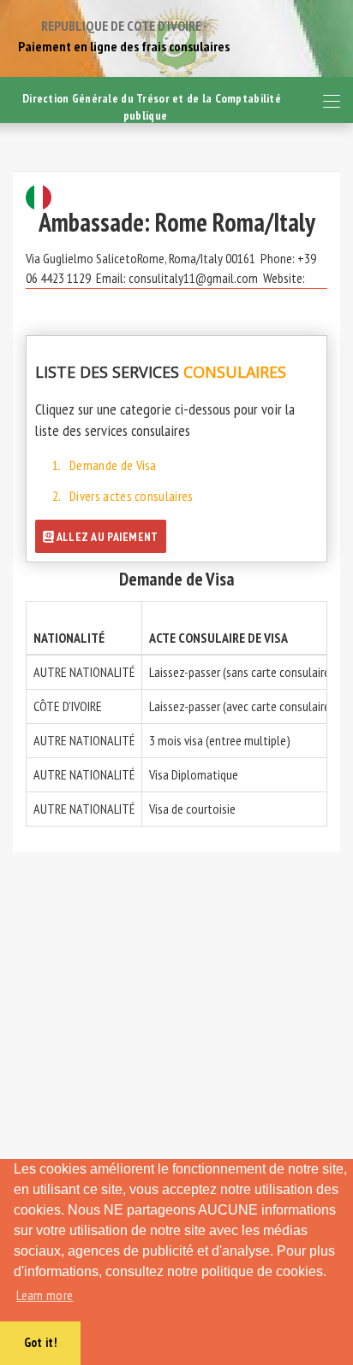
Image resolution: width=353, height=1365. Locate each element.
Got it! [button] (40, 1342)
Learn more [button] (44, 1294)
